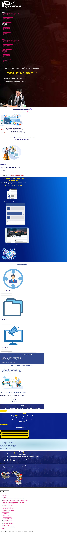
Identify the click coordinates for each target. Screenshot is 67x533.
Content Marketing (6, 27)
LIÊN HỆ (3, 35)
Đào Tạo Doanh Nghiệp (7, 20)
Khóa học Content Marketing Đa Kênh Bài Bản (11, 13)
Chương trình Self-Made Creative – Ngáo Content (11, 15)
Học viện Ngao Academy (7, 22)
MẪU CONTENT (4, 24)
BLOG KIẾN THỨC (4, 25)
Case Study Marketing (7, 32)
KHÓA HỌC (3, 12)
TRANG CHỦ (4, 10)
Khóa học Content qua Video (8, 17)
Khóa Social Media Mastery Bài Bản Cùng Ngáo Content (12, 14)
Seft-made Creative (6, 28)
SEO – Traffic (5, 33)
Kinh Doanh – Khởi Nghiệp (7, 34)
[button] (3, 411)
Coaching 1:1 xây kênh (6, 18)
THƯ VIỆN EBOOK (4, 23)
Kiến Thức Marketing (6, 29)
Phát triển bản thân (6, 30)
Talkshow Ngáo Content (7, 19)
